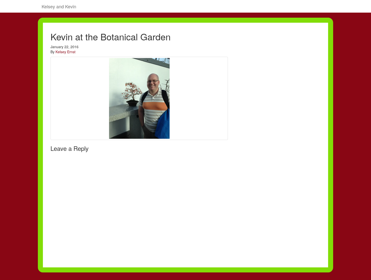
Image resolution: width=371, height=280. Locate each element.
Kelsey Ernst (65, 51)
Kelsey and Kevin (59, 6)
